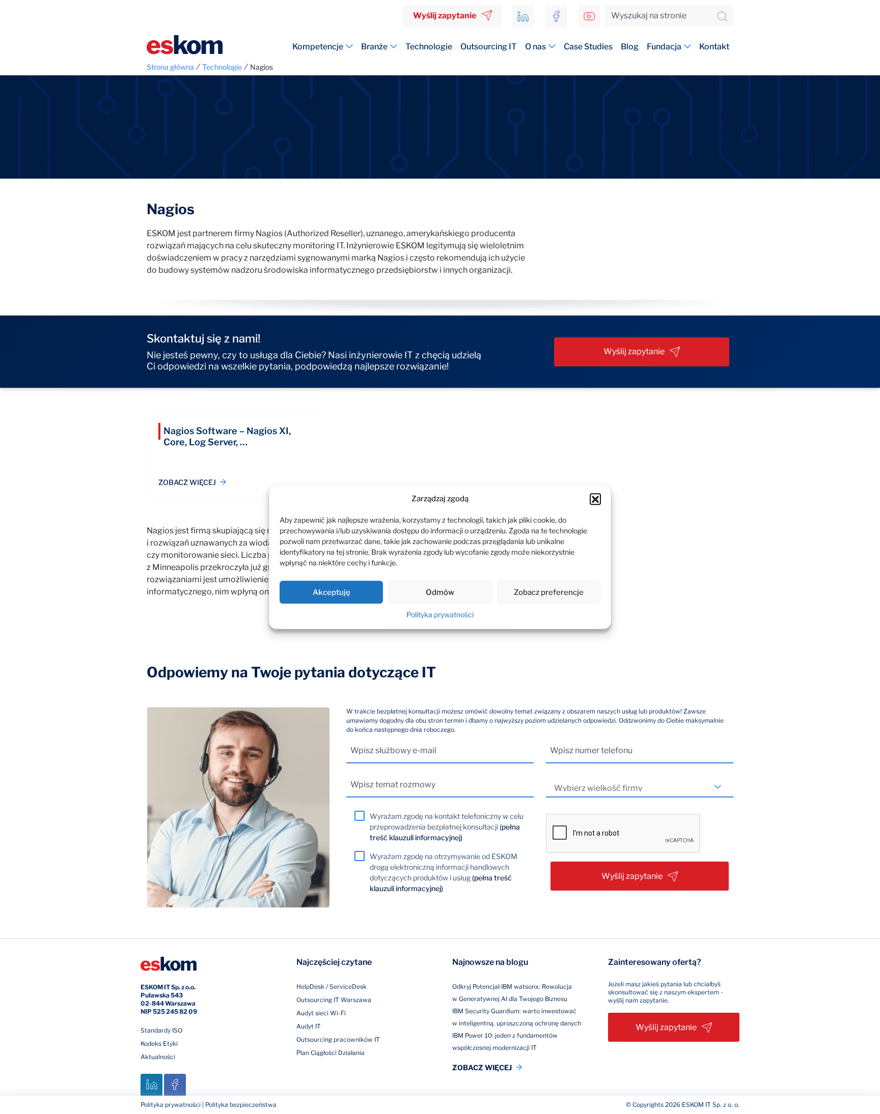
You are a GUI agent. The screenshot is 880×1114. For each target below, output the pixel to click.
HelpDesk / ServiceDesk (331, 986)
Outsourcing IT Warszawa (333, 1000)
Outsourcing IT (488, 46)
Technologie (428, 46)
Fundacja (664, 46)
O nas (535, 46)
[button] (595, 499)
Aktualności (158, 1057)
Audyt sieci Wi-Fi (321, 1013)
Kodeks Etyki (159, 1043)
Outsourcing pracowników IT (338, 1039)
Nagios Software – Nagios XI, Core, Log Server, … (227, 436)
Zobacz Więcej (187, 482)
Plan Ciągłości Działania (330, 1052)
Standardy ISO (161, 1030)
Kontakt (714, 46)
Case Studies (588, 46)
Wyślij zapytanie (444, 15)
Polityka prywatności (440, 614)
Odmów (440, 592)
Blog (630, 46)
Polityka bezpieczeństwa (241, 1104)
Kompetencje (317, 46)
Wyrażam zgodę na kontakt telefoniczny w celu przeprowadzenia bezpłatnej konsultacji (447, 827)
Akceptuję (331, 592)
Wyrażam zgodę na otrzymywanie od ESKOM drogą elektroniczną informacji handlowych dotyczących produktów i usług (443, 872)
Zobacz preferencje (549, 592)
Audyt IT (308, 1026)
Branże (374, 46)
